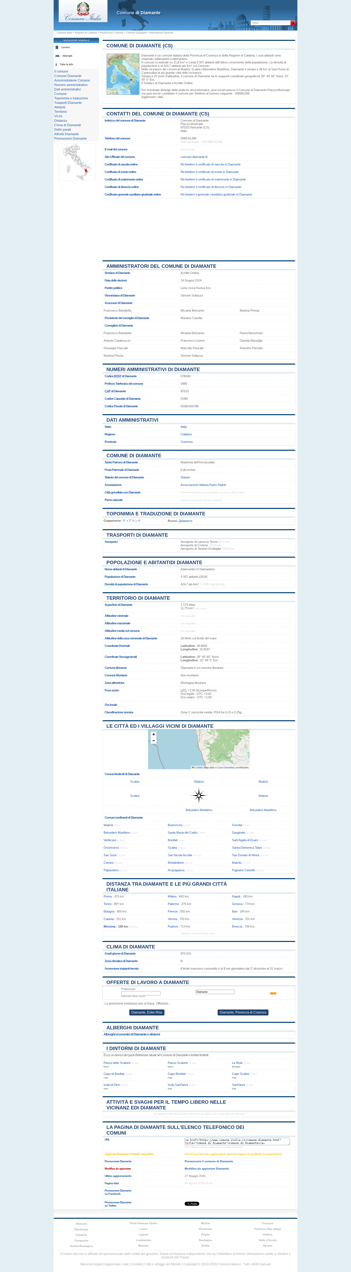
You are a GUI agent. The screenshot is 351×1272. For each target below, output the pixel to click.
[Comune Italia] (83, 21)
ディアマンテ (131, 520)
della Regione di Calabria (238, 55)
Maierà (185, 69)
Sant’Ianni (238, 1084)
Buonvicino (175, 825)
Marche (143, 1245)
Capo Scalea (240, 1073)
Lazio (143, 1229)
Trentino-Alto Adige (267, 1229)
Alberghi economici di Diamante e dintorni (132, 1034)
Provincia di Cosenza (111, 32)
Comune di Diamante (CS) (139, 45)
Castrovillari (149, 72)
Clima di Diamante (130, 946)
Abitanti (59, 107)
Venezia (237, 919)
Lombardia (143, 1240)
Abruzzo (81, 1223)
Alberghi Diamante (132, 1027)
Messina (109, 926)
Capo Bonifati (176, 1073)
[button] (154, 734)
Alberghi (67, 55)
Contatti (136, 1264)
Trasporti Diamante (68, 102)
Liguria (143, 1234)
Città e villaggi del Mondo (162, 1264)
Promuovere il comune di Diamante (209, 1161)
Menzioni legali (91, 1264)
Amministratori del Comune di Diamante (161, 266)
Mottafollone (176, 862)
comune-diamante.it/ (194, 157)
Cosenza (187, 441)
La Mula (237, 1063)
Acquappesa (176, 870)
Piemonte (205, 1229)
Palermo (173, 904)
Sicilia (205, 1245)
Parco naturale (113, 500)
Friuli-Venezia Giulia (143, 1223)
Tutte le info (66, 64)
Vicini (58, 116)
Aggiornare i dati (152, 97)
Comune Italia (64, 32)
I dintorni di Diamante (136, 1048)
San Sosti (110, 855)
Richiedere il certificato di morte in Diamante (210, 172)
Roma (108, 896)
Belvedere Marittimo (216, 69)
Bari (234, 911)
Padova (173, 926)
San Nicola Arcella (180, 855)
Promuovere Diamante (70, 138)
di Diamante (138, 12)
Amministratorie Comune (72, 80)
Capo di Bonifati (114, 1073)
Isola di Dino (112, 1084)
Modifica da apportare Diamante (207, 1168)
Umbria (267, 1234)
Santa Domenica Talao (247, 847)
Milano (172, 896)
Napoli (236, 896)
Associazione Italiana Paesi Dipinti (203, 485)
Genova (237, 904)
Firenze (173, 911)
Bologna (109, 911)
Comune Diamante (136, 32)
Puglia (205, 1234)
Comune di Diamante (133, 455)
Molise (205, 1223)
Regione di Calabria (86, 32)
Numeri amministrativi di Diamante (153, 369)
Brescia (237, 926)
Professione (128, 989)
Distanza (60, 120)
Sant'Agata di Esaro (245, 840)
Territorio (60, 111)
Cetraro (109, 862)
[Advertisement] (198, 227)
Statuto (185, 477)
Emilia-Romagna (81, 1246)
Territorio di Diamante (138, 598)
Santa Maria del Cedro (182, 832)
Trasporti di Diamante (137, 535)
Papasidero (111, 870)
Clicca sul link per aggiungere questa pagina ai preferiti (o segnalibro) (233, 1154)
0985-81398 (188, 138)
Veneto (267, 1245)
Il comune (61, 71)
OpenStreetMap (226, 767)
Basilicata (81, 1229)
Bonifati (173, 840)
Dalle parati (62, 129)
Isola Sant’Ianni (178, 1084)
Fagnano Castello (243, 870)
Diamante (147, 55)
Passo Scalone (178, 1063)
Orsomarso (111, 847)
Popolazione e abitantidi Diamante (154, 562)
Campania (81, 1240)
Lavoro (66, 47)
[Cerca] (292, 22)
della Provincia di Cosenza (200, 55)
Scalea (195, 69)
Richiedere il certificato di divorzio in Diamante (211, 187)
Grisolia (237, 825)
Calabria (186, 434)
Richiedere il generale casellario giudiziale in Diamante (216, 194)
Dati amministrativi (132, 420)
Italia (184, 426)
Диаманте (185, 520)
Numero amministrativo (71, 85)
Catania (109, 919)
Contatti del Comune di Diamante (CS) (157, 113)
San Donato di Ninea (245, 855)
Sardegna (205, 1240)
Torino (108, 904)
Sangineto (238, 832)
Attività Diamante (66, 134)
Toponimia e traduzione (71, 98)
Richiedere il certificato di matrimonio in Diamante (213, 179)
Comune (60, 94)
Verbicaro (110, 840)
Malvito (237, 862)
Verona (172, 919)
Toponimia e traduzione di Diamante (155, 513)
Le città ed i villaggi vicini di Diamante (159, 726)
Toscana (267, 1223)
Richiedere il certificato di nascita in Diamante (210, 164)
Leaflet (198, 767)
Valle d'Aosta (267, 1240)
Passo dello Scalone (117, 1063)
